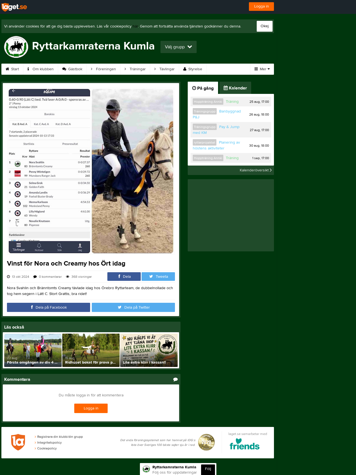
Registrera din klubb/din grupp (60, 436)
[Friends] (244, 444)
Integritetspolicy (49, 442)
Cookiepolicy (47, 448)
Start (14, 69)
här (135, 26)
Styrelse (194, 69)
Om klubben (42, 69)
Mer (263, 69)
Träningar (137, 69)
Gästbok (74, 69)
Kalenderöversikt (255, 170)
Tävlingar (166, 69)
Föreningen (105, 69)
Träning (232, 101)
